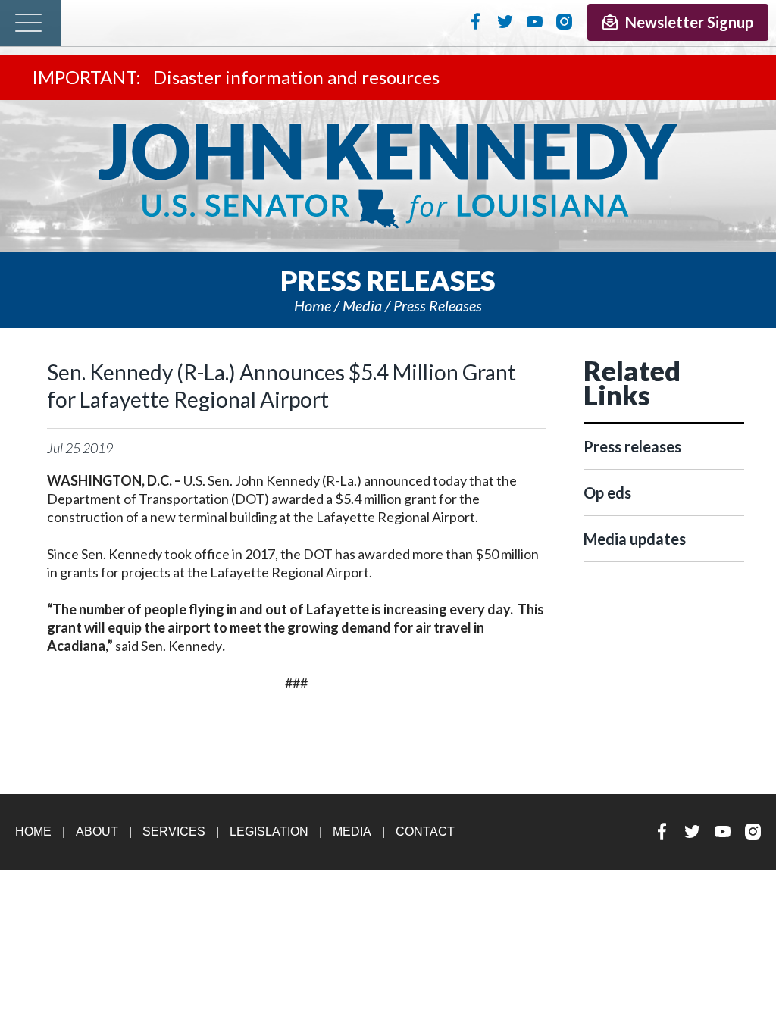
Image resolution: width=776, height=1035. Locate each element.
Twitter (505, 21)
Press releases (437, 305)
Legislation (269, 831)
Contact (425, 831)
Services (173, 831)
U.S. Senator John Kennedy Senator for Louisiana (388, 176)
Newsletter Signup (689, 22)
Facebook (475, 21)
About (97, 831)
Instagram (564, 21)
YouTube (535, 21)
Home (312, 305)
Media (362, 305)
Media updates (635, 539)
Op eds (607, 492)
